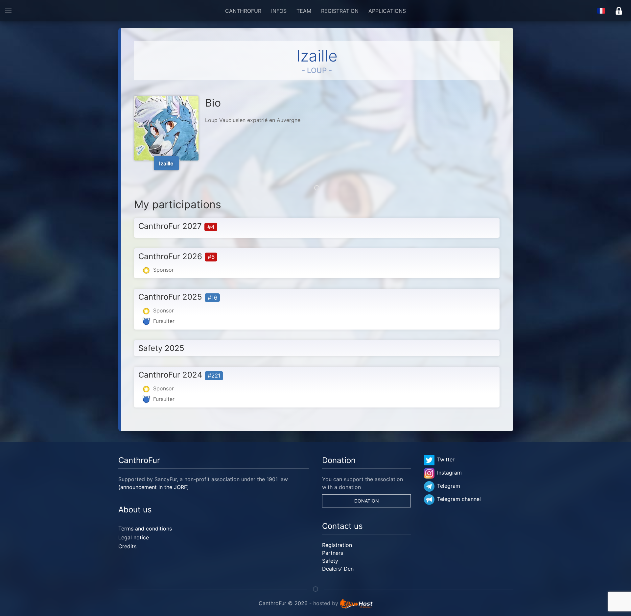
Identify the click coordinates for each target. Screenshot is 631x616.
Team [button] (303, 11)
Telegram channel (459, 499)
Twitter (446, 459)
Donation (366, 501)
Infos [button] (279, 11)
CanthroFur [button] (243, 11)
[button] (8, 10)
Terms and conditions (145, 528)
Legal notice (133, 537)
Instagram (449, 472)
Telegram (448, 485)
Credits (127, 546)
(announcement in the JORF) (153, 487)
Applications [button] (387, 11)
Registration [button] (340, 11)
